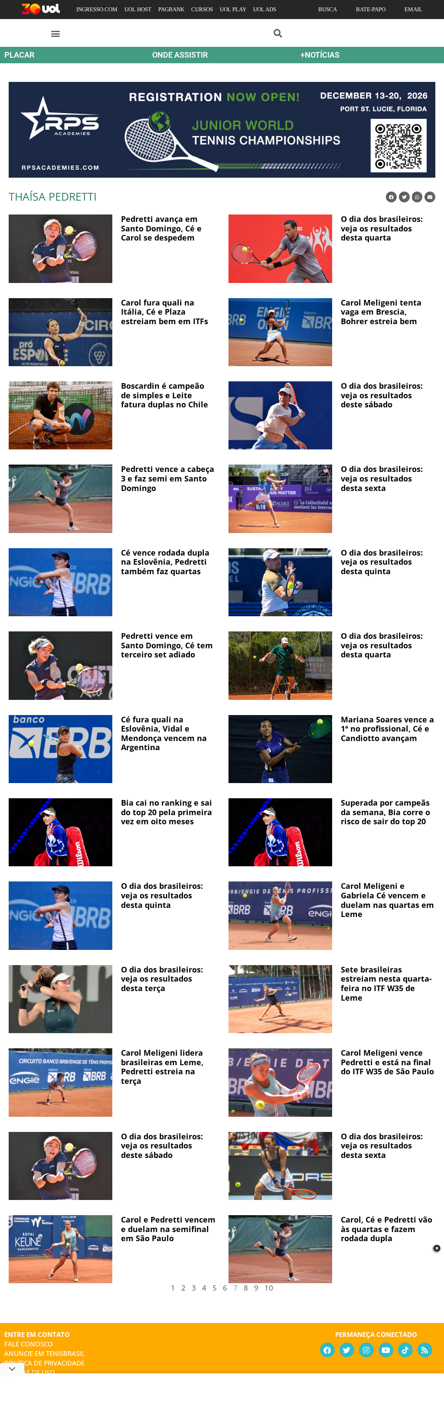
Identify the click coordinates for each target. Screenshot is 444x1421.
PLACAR (19, 54)
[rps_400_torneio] (222, 174)
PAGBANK (171, 9)
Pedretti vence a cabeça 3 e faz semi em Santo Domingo (167, 478)
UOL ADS (264, 9)
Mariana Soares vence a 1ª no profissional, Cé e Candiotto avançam (387, 728)
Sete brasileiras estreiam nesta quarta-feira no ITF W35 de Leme (386, 983)
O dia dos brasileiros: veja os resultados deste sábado (382, 395)
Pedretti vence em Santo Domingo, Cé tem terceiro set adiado (167, 645)
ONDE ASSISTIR (180, 54)
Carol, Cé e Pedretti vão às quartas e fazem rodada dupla (386, 1228)
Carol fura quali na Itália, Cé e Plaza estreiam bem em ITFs (164, 311)
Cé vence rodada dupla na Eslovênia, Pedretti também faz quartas (165, 561)
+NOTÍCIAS (320, 54)
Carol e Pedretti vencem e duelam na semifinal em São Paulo (168, 1228)
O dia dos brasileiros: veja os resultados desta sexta (382, 478)
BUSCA (327, 9)
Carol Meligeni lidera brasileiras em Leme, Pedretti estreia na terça (162, 1066)
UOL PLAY (233, 9)
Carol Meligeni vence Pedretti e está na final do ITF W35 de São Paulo (387, 1061)
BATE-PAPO (370, 9)
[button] (56, 33)
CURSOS (202, 9)
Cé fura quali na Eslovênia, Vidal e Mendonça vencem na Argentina (164, 733)
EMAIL (413, 9)
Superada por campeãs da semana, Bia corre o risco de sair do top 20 (385, 811)
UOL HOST (137, 9)
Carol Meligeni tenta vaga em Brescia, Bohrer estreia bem (381, 311)
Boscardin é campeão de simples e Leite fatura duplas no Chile (164, 395)
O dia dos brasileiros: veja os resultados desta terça (162, 978)
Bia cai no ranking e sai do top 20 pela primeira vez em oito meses (166, 811)
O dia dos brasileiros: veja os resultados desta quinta (382, 561)
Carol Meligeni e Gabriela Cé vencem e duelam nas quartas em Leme (387, 900)
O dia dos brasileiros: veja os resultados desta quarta (382, 228)
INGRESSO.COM (97, 9)
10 (268, 1288)
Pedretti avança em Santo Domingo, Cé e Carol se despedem (161, 228)
